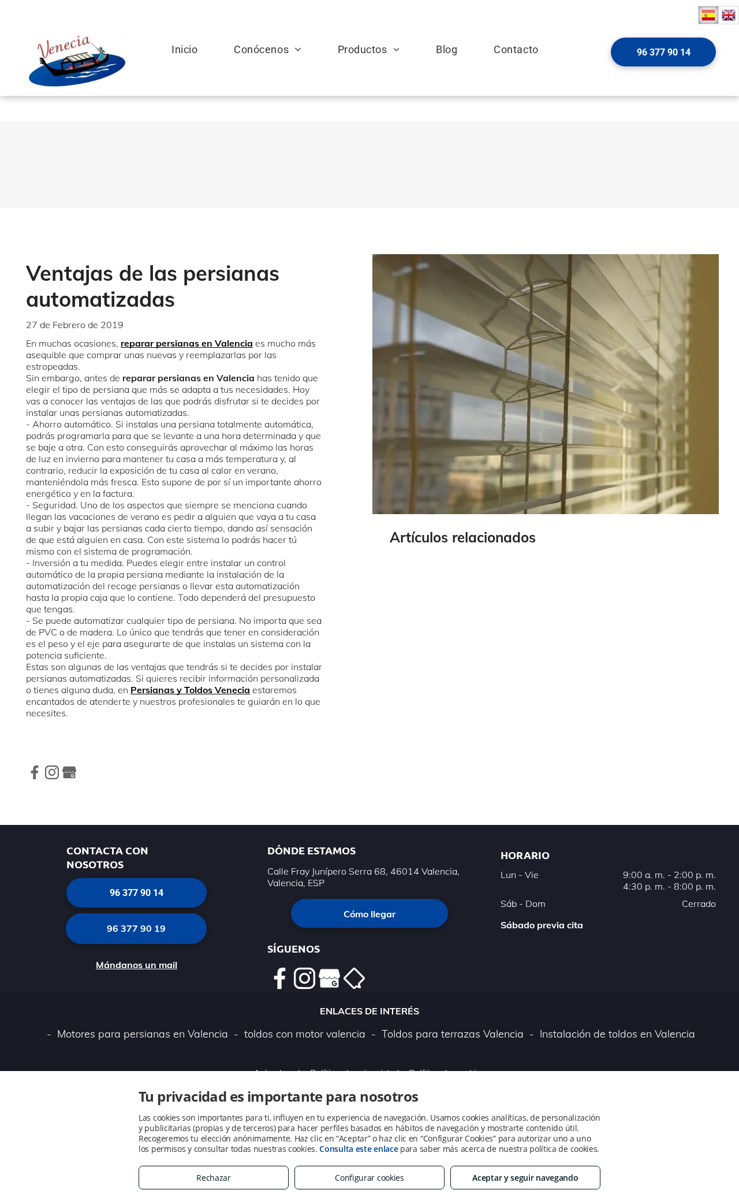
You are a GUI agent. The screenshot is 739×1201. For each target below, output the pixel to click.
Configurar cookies (369, 1177)
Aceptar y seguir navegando (525, 1177)
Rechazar (213, 1177)
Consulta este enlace (358, 1148)
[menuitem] (175, 43)
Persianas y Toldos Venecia (190, 690)
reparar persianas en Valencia (187, 343)
